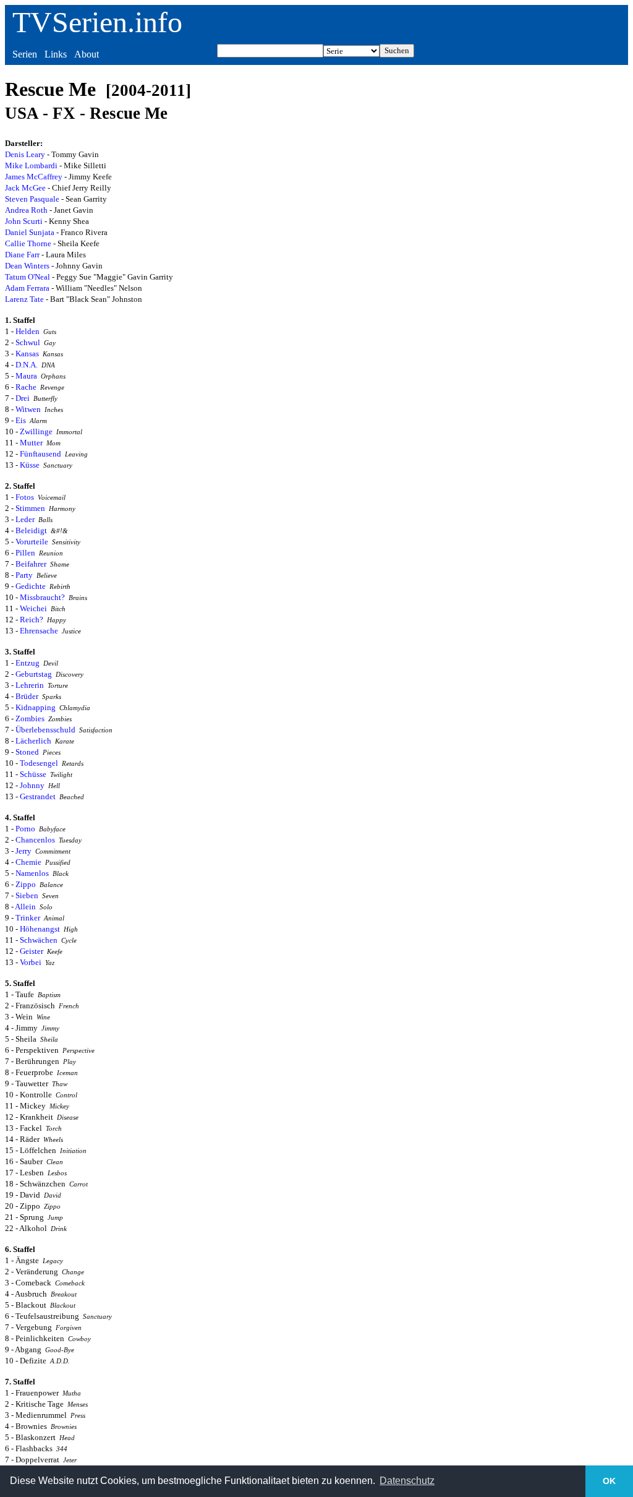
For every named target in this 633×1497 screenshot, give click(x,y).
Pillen (25, 552)
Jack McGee (25, 187)
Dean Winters (27, 265)
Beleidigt (31, 530)
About (86, 54)
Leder (25, 519)
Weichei (33, 608)
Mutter (31, 442)
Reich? (31, 619)
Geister (31, 951)
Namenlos (32, 873)
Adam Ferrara (27, 288)
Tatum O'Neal (27, 276)
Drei (22, 398)
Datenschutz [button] (407, 1480)
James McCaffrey (33, 176)
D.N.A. (26, 364)
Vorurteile (31, 541)
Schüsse (33, 774)
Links (56, 54)
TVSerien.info (97, 22)
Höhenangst (40, 928)
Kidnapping (35, 707)
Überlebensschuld (45, 729)
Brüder (26, 696)
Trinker (27, 917)
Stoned (27, 752)
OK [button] (609, 1481)
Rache (25, 387)
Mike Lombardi (31, 165)
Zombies (30, 718)
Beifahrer (30, 563)
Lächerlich (33, 740)
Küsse (30, 465)
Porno (25, 828)
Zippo (25, 884)
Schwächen (38, 940)
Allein (25, 906)
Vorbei (30, 962)
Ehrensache (39, 630)
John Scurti (24, 221)
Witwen (28, 409)
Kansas (27, 353)
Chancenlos (35, 839)
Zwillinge (36, 431)
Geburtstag (33, 674)
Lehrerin (29, 685)
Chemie (28, 862)
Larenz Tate (24, 299)
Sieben (26, 895)
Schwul (27, 342)
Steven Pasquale (32, 199)
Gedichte (30, 586)
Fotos (24, 497)
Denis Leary (25, 154)
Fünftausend (40, 453)
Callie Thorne (28, 243)
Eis (20, 420)
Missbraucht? (42, 597)
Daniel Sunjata (29, 232)
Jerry (23, 851)
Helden (27, 331)
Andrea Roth (26, 210)
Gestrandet (38, 796)
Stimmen (30, 508)
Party (24, 575)
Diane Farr (22, 254)
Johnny (32, 785)
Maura (26, 375)
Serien (24, 54)
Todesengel (39, 763)
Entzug (27, 662)
